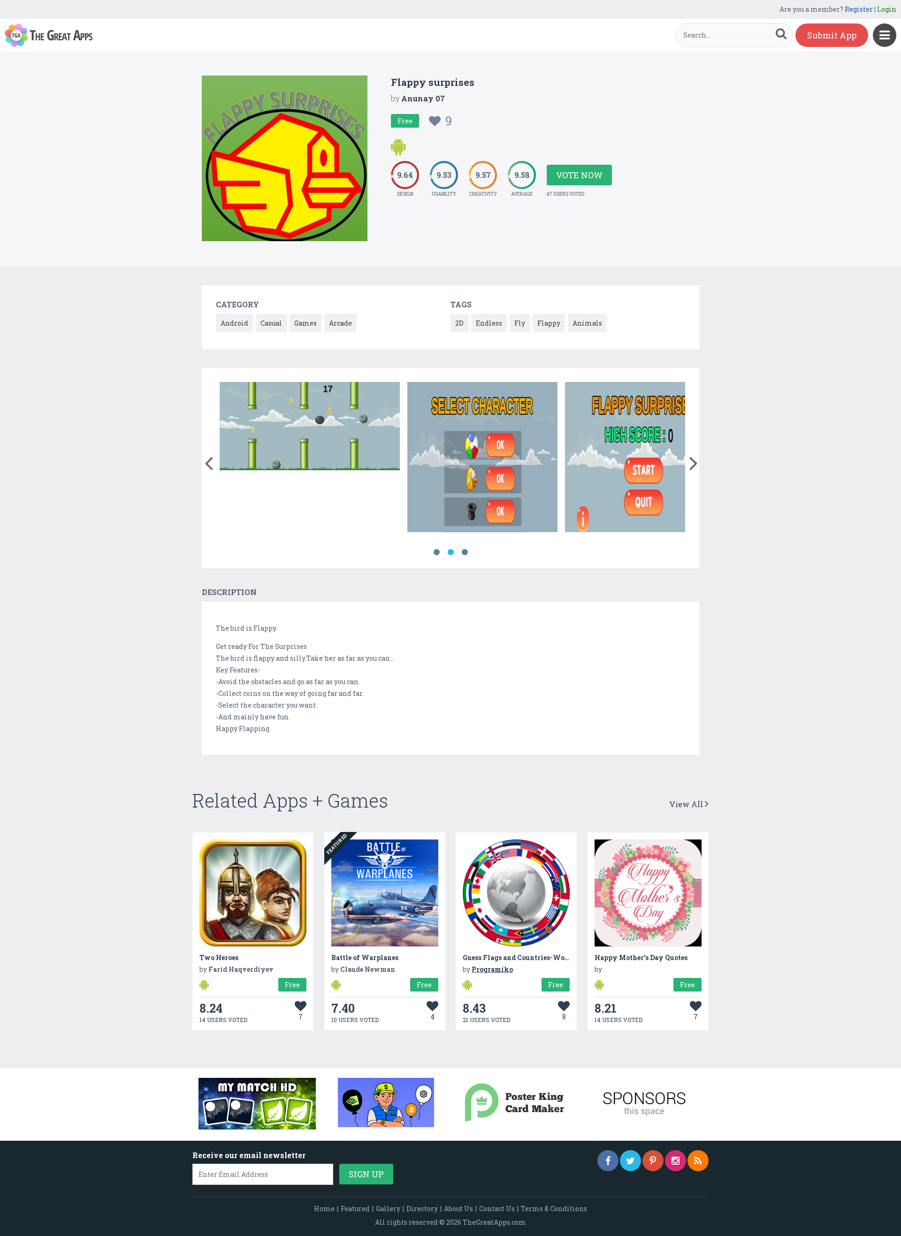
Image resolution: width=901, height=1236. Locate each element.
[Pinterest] (653, 1160)
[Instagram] (675, 1160)
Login (886, 9)
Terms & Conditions (554, 1208)
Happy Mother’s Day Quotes (641, 957)
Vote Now (579, 175)
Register (859, 9)
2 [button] (450, 552)
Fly (519, 323)
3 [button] (464, 552)
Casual (271, 323)
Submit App (831, 35)
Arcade (340, 323)
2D (459, 323)
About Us (458, 1208)
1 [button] (436, 552)
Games (305, 323)
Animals (587, 323)
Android (234, 323)
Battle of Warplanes (364, 957)
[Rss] (698, 1160)
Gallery (388, 1208)
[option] (310, 427)
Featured (355, 1208)
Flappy (548, 323)
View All (687, 804)
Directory (422, 1208)
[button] (208, 461)
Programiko (492, 969)
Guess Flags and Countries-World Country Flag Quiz (551, 957)
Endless (489, 323)
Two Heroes (218, 957)
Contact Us (497, 1208)
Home (324, 1208)
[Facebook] (607, 1160)
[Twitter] (630, 1160)
